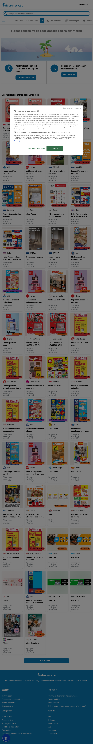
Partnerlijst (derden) (20, 141)
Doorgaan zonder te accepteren (72, 108)
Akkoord (55, 148)
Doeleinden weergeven (36, 148)
